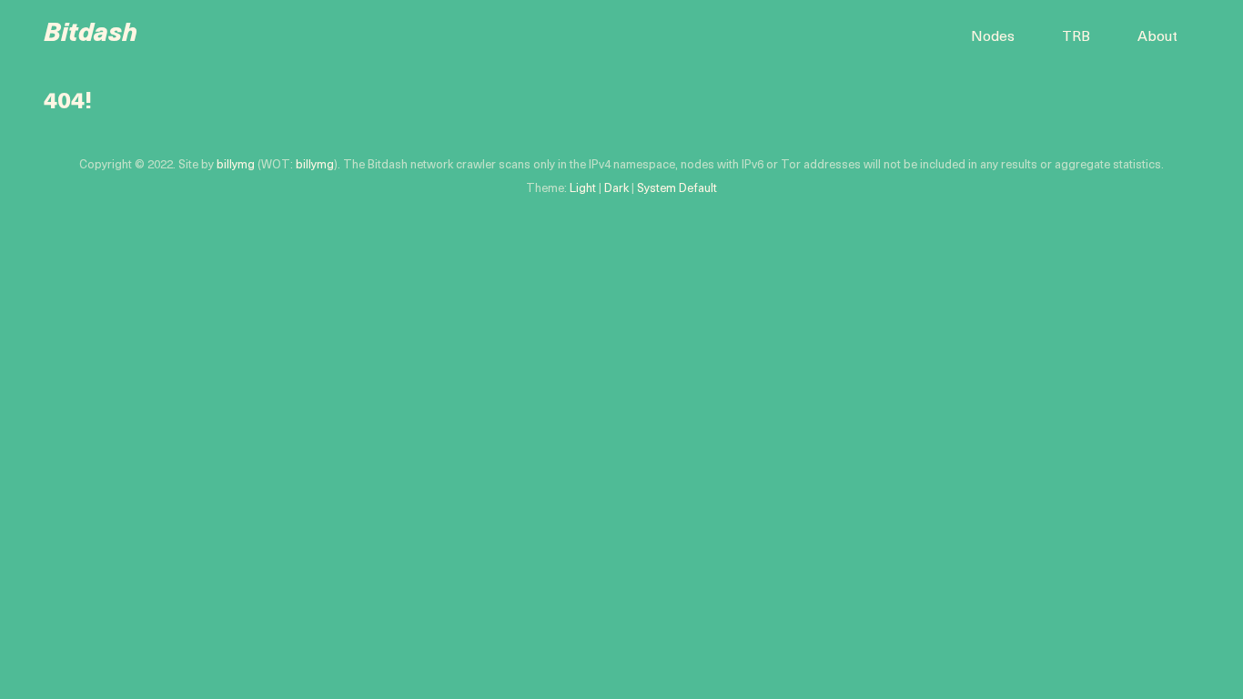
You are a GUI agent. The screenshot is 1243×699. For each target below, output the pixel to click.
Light (583, 189)
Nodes (993, 37)
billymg (236, 165)
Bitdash (90, 34)
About (1157, 37)
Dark (616, 189)
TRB (1076, 37)
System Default (677, 189)
